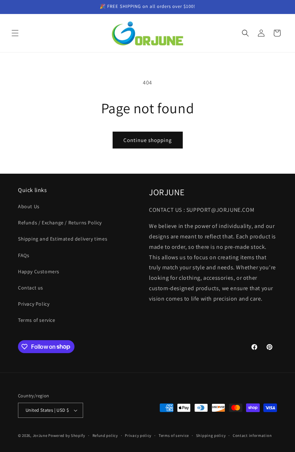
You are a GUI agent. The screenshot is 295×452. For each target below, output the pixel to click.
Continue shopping (147, 140)
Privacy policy (138, 435)
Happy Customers (38, 271)
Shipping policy (211, 435)
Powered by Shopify (66, 435)
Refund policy (105, 435)
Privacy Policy (33, 304)
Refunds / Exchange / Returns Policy (60, 222)
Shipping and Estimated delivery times (62, 239)
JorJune (40, 435)
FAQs (23, 255)
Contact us (30, 287)
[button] (15, 33)
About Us (29, 206)
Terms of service (36, 320)
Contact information (252, 435)
